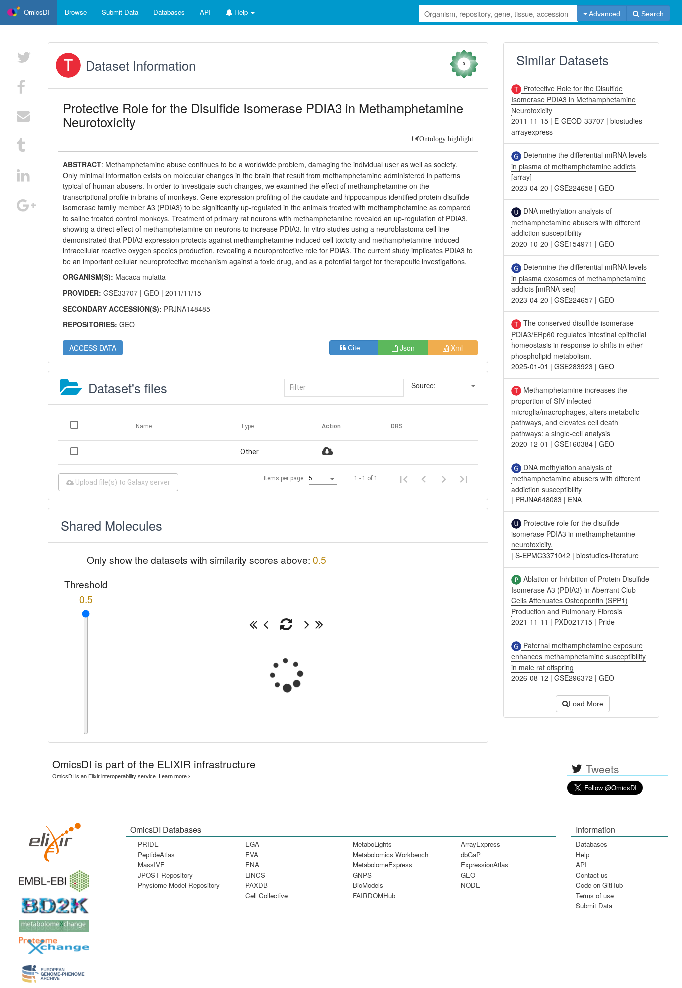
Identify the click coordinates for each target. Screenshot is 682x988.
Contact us (592, 875)
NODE (470, 885)
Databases (169, 12)
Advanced (603, 14)
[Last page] (464, 479)
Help (582, 854)
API (581, 864)
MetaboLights (372, 844)
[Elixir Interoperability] (51, 838)
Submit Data (594, 905)
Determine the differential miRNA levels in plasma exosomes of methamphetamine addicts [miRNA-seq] (579, 278)
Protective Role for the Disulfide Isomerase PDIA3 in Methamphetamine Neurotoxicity (573, 99)
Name (144, 426)
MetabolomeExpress (382, 864)
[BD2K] (51, 902)
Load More (586, 704)
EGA (252, 844)
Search (651, 14)
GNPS (362, 875)
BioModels (368, 885)
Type (247, 426)
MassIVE (151, 864)
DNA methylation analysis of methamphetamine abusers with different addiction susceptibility (575, 222)
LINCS (255, 875)
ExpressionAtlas (484, 864)
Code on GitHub (599, 885)
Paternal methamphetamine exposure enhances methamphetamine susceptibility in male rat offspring (578, 656)
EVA (251, 854)
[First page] (404, 479)
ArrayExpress (480, 844)
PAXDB (256, 885)
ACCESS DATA (92, 348)
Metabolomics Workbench (390, 854)
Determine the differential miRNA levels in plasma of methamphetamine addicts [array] (579, 166)
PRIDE (148, 844)
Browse (76, 12)
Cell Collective (266, 895)
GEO (468, 875)
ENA (252, 864)
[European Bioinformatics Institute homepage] (51, 877)
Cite (357, 348)
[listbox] (458, 386)
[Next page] (444, 479)
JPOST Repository (165, 875)
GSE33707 (120, 293)
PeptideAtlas (156, 854)
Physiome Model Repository (179, 885)
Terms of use (595, 895)
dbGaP (471, 854)
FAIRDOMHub (374, 895)
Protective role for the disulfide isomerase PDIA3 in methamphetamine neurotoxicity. (573, 534)
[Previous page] (424, 479)
